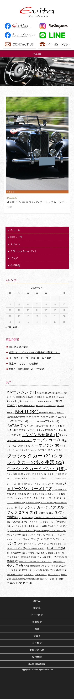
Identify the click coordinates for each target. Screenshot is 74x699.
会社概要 (37, 643)
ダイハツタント (18, 498)
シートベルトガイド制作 (19, 484)
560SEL (20, 397)
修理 (37, 628)
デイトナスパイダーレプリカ (43, 498)
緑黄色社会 (41, 574)
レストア (56, 548)
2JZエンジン (21, 392)
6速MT (59, 393)
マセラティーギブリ (35, 535)
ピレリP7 (27, 518)
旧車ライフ (16, 237)
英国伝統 (17, 579)
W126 (41, 421)
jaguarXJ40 (50, 406)
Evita (37, 12)
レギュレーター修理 (36, 548)
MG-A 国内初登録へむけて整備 (26, 369)
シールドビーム (39, 484)
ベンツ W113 (42, 526)
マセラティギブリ (16, 535)
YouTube (15, 425)
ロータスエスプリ (16, 553)
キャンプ (55, 449)
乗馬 (44, 553)
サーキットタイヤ (23, 478)
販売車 (37, 607)
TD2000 (23, 417)
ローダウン (32, 553)
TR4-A (41, 417)
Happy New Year (26, 406)
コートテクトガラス (54, 474)
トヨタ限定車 (32, 502)
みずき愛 (45, 425)
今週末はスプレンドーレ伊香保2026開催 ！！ (34, 352)
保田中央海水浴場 (30, 557)
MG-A (11, 412)
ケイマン (29, 474)
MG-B (27, 411)
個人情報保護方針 (37, 664)
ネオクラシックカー (31, 507)
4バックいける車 (45, 393)
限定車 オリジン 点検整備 (24, 363)
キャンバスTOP (39, 450)
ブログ (14, 258)
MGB (60, 412)
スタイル (15, 244)
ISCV (39, 406)
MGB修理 (12, 417)
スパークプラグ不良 (37, 494)
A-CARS (31, 397)
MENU (37, 54)
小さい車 (15, 565)
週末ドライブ (47, 579)
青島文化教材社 (21, 582)
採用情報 (37, 657)
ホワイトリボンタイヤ (23, 530)
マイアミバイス (57, 531)
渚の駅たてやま (51, 570)
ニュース (15, 230)
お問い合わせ (37, 650)
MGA (52, 412)
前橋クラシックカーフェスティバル (35, 561)
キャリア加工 (23, 450)
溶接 (63, 570)
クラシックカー (30, 455)
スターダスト (19, 494)
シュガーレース (58, 478)
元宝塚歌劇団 (48, 557)
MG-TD (44, 412)
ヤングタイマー (58, 544)
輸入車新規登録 (31, 579)
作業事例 (15, 265)
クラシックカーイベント (23, 251)
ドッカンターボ (48, 502)
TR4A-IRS (51, 417)
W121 (32, 421)
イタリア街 (46, 430)
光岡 (60, 557)
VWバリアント (19, 421)
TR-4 (32, 417)
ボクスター (42, 531)
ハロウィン (45, 513)
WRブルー (52, 421)
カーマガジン (45, 445)
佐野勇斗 (15, 557)
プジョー (48, 522)
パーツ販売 (37, 614)
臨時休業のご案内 (18, 347)
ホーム (37, 600)
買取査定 (37, 621)
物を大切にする (15, 574)
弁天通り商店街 (32, 566)
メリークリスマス (27, 544)
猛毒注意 (29, 574)
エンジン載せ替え (41, 435)
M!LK (60, 406)
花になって (54, 574)
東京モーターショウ (32, 570)
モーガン (43, 543)
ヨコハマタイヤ (16, 548)
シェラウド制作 (41, 478)
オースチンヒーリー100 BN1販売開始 (30, 358)
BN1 (55, 397)
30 (55, 322)
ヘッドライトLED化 (22, 526)
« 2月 (8, 327)
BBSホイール (44, 397)
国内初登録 (59, 561)
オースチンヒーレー (22, 441)
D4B (40, 401)
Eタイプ (49, 401)
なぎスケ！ (31, 425)
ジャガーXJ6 (55, 484)
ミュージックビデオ (27, 539)
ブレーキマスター (33, 522)
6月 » (16, 327)
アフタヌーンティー (28, 430)
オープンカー (48, 440)
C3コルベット (29, 401)
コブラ (39, 474)
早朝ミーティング (49, 566)
